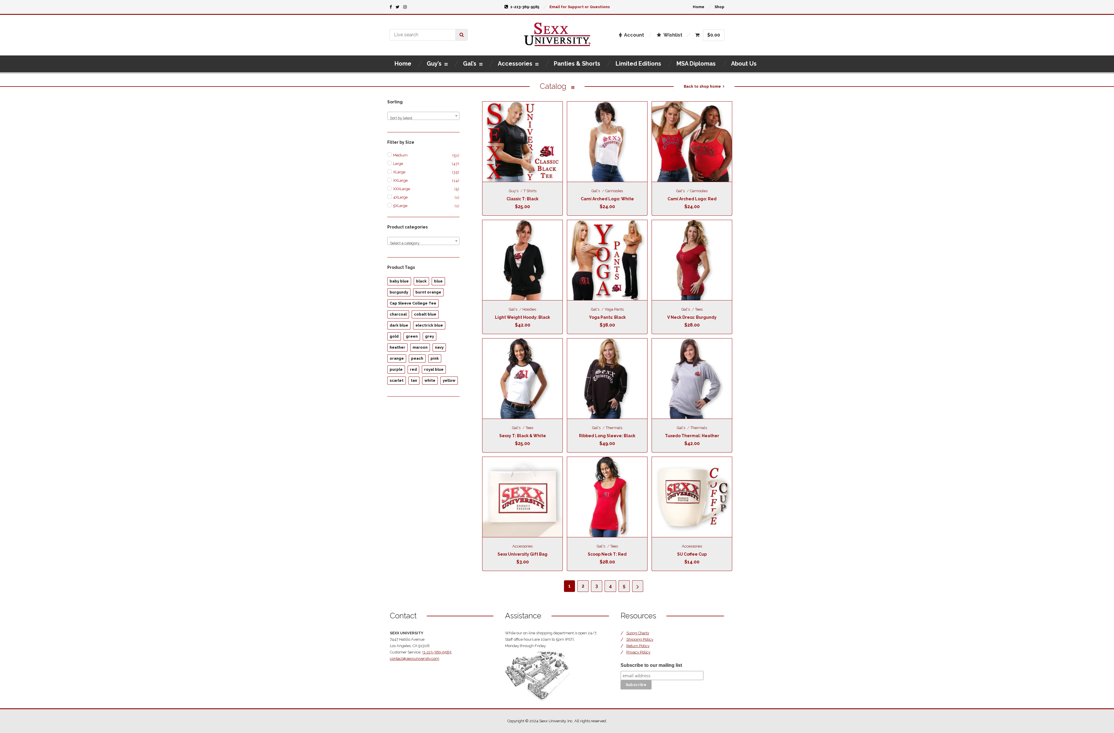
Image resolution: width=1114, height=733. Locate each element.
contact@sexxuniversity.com (414, 658)
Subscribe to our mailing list (651, 665)
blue (438, 281)
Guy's (513, 191)
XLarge (399, 172)
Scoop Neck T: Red (607, 554)
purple (396, 369)
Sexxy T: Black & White (522, 435)
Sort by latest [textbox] (401, 118)
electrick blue (429, 325)
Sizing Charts (637, 633)
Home (698, 7)
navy (439, 347)
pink (435, 358)
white (429, 380)
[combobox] (423, 116)
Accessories (522, 546)
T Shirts (530, 191)
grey (429, 336)
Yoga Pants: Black (607, 317)
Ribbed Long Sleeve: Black (607, 435)
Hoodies (529, 309)
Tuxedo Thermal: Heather (692, 435)
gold (394, 336)
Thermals (614, 428)
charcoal (398, 314)
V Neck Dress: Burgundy (692, 317)
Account (634, 35)
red (413, 369)
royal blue (434, 369)
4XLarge (400, 197)
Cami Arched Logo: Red (692, 199)
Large (398, 163)
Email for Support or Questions (579, 7)
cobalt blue (425, 314)
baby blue (399, 281)
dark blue (399, 325)
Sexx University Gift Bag (522, 554)
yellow (449, 380)
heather (397, 347)
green (412, 336)
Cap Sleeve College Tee (413, 303)
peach (417, 358)
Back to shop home (702, 86)
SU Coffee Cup (692, 554)
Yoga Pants (614, 309)
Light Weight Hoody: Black (522, 317)
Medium (400, 155)
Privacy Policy (638, 652)
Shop (719, 7)
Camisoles (614, 191)
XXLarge (400, 180)
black (421, 281)
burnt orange (428, 292)
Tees (699, 309)
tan (414, 380)
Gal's (596, 191)
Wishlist (672, 35)
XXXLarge (401, 189)
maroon (420, 347)
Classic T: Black (522, 199)
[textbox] (423, 243)
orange (397, 358)
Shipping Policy (639, 639)
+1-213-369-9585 (436, 652)
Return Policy (638, 646)
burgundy (399, 292)
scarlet (397, 380)
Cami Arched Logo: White (607, 199)
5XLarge (400, 205)
